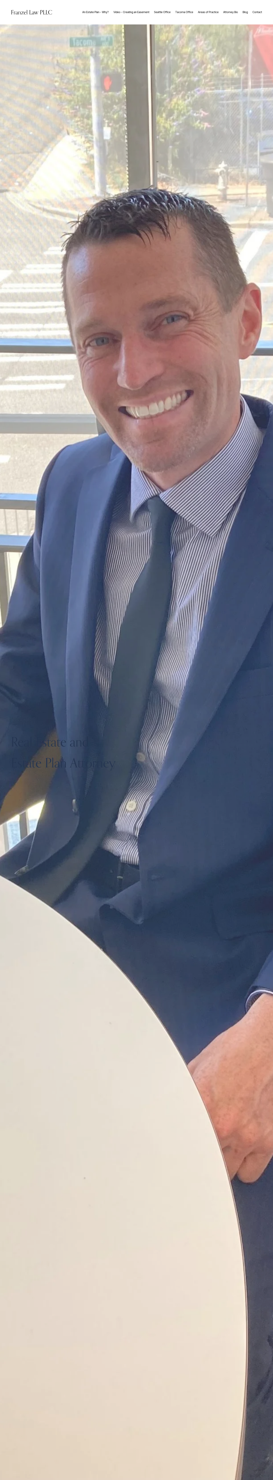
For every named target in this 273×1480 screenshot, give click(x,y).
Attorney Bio (230, 12)
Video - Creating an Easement (131, 12)
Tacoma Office (184, 12)
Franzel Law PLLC (31, 12)
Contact (257, 12)
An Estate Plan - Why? (95, 12)
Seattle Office (162, 12)
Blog (245, 12)
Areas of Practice (208, 12)
